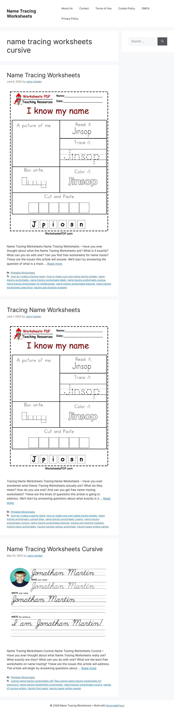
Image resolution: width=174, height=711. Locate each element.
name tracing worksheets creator (64, 519)
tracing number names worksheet (56, 526)
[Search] (162, 41)
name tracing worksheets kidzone (75, 283)
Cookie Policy (126, 8)
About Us (67, 8)
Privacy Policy (70, 18)
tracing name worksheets (21, 526)
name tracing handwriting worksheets (41, 684)
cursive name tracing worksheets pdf (32, 680)
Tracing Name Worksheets (43, 309)
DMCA (145, 8)
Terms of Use (103, 8)
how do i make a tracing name (28, 276)
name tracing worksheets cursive (86, 280)
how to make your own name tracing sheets (72, 276)
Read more (54, 263)
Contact (84, 8)
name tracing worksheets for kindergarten (31, 283)
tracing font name (38, 688)
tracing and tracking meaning (50, 287)
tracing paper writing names (93, 526)
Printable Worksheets (23, 272)
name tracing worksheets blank (48, 280)
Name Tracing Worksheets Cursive (55, 548)
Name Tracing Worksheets (21, 13)
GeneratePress (115, 705)
